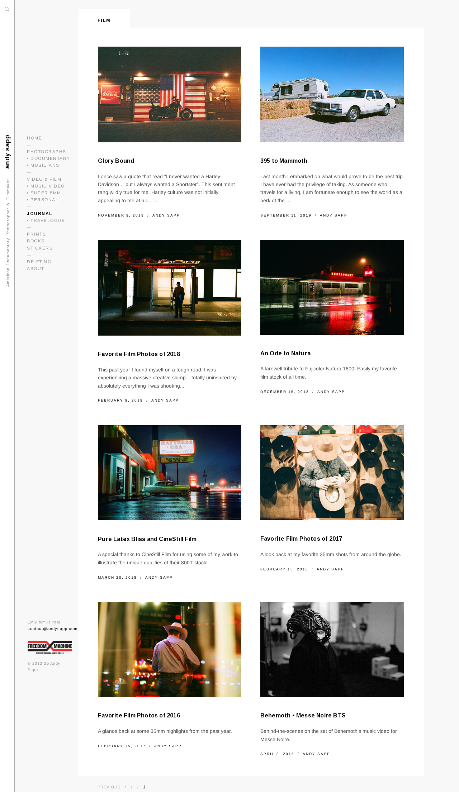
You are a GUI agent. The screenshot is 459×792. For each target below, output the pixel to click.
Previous (109, 787)
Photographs (46, 151)
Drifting (39, 261)
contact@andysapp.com (52, 628)
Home (34, 138)
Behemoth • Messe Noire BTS (303, 715)
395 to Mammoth (284, 161)
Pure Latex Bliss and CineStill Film (147, 539)
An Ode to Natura (285, 353)
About (35, 268)
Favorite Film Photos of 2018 (139, 354)
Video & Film (44, 179)
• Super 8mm (44, 192)
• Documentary (48, 158)
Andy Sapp (166, 215)
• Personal (42, 199)
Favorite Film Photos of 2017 (301, 539)
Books (36, 240)
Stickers (40, 248)
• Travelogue (46, 220)
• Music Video (46, 186)
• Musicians (43, 165)
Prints (36, 234)
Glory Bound (116, 161)
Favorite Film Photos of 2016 (139, 715)
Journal (40, 213)
